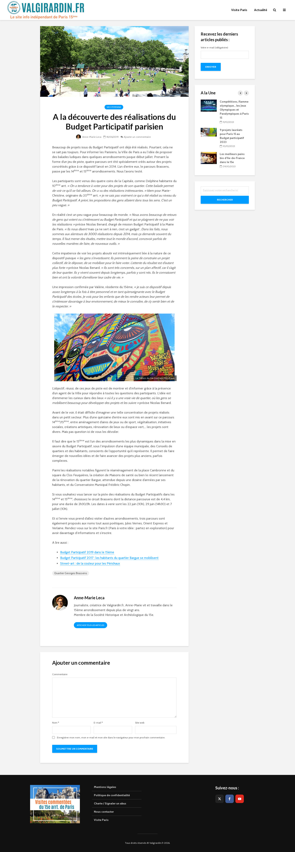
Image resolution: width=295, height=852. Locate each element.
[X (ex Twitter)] (219, 799)
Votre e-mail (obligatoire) (214, 47)
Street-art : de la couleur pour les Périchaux (90, 563)
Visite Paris (101, 820)
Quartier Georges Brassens (70, 573)
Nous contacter (104, 811)
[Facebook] (229, 799)
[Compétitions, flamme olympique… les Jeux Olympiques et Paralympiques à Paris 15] (209, 105)
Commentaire (59, 674)
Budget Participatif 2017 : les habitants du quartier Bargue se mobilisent (109, 558)
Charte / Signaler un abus (110, 803)
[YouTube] (239, 799)
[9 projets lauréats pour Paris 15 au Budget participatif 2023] (209, 132)
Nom (55, 723)
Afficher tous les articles (90, 625)
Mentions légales (105, 787)
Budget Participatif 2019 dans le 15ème (87, 552)
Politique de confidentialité (112, 795)
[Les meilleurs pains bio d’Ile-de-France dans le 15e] (209, 158)
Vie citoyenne (114, 107)
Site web (139, 723)
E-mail (98, 723)
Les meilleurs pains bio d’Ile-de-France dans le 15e (232, 158)
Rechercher (225, 199)
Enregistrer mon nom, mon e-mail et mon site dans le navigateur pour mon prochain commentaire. (111, 737)
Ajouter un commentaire (137, 136)
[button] (286, 5)
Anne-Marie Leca (91, 136)
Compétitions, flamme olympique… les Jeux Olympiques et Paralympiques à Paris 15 (234, 109)
